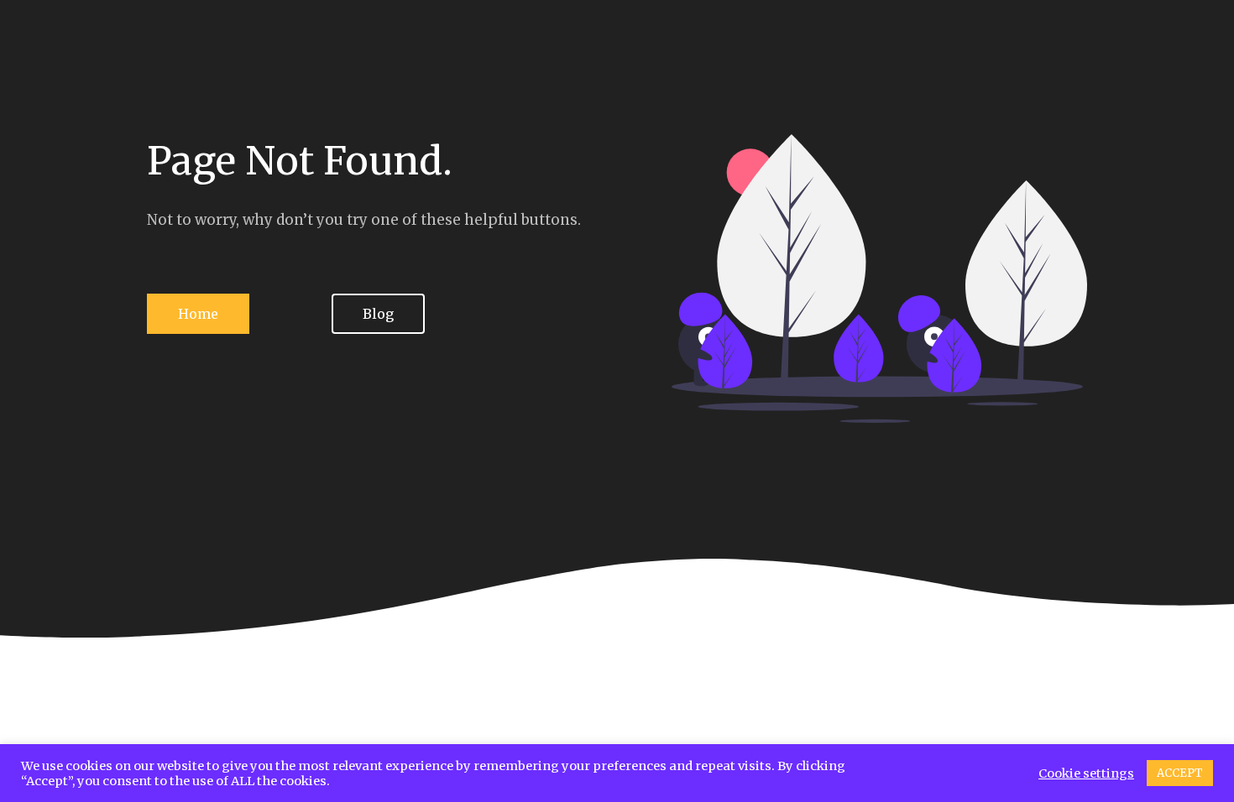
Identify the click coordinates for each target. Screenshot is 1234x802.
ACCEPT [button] (1180, 773)
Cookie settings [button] (1086, 773)
